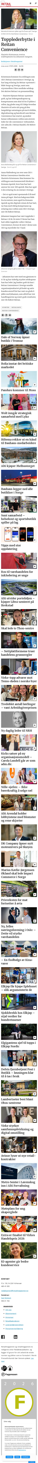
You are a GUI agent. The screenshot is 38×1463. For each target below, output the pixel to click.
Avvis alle (9, 1457)
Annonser (9, 1317)
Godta (17, 1457)
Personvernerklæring (14, 1328)
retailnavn (16, 307)
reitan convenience (10, 310)
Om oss (8, 1310)
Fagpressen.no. (22, 1450)
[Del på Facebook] (15, 69)
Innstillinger (31, 1461)
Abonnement (10, 1313)
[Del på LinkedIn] (18, 69)
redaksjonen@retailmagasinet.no (14, 1290)
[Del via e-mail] (22, 69)
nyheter (5, 307)
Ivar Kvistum (6, 1298)
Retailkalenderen (12, 1321)
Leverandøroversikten (14, 1325)
